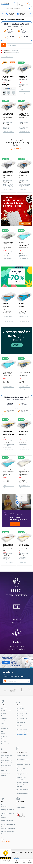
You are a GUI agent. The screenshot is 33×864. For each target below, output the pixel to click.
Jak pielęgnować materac (23, 782)
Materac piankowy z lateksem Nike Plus (8, 470)
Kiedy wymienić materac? (23, 759)
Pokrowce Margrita (6, 760)
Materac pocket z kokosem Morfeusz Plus (8, 114)
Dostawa (3, 713)
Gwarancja (4, 718)
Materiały (3, 768)
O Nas (3, 705)
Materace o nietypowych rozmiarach (22, 769)
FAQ (2, 801)
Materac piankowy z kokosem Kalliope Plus (8, 546)
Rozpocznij (15, 524)
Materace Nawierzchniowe (20, 726)
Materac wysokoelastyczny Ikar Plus (24, 305)
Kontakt (3, 726)
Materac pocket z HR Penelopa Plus (8, 171)
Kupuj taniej (4, 833)
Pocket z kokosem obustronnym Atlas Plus (24, 172)
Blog (2, 738)
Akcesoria (4, 752)
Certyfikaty (4, 721)
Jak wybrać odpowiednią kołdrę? (22, 790)
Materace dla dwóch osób (8, 828)
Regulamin (4, 708)
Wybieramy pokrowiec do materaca (23, 765)
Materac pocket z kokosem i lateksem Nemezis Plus (24, 433)
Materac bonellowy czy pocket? (22, 773)
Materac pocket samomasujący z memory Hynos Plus (8, 433)
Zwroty (3, 723)
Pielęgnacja (4, 770)
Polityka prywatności (6, 710)
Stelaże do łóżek (5, 773)
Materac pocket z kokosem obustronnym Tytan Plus (24, 115)
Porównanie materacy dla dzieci (8, 825)
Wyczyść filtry (7, 56)
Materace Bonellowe (21, 713)
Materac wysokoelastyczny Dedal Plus (8, 305)
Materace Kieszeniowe (22, 716)
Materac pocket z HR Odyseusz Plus (8, 243)
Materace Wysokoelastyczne (21, 721)
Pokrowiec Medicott (6, 765)
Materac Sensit (20, 708)
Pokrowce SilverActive (7, 763)
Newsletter (4, 736)
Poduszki (3, 775)
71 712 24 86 (17, 148)
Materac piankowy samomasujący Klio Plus (24, 471)
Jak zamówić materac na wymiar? (7, 809)
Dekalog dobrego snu (22, 780)
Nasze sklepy (20, 801)
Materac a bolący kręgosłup (20, 785)
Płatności (3, 716)
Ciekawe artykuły (21, 752)
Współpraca (4, 728)
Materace (19, 705)
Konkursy (3, 741)
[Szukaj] (30, 8)
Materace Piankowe (21, 710)
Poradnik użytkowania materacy (22, 756)
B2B (2, 731)
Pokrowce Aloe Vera (6, 755)
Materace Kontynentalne (23, 732)
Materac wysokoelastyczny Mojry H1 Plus (24, 244)
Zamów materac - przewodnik (5, 805)
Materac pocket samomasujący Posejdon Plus (23, 76)
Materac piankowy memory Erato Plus (24, 545)
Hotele (3, 733)
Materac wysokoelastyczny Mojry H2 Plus (8, 372)
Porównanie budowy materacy (6, 816)
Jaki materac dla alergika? (8, 831)
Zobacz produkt (24, 93)
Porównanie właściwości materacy (7, 821)
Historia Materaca (21, 777)
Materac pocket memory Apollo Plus (24, 371)
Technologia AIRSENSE (22, 793)
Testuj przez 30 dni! (6, 744)
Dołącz (6, 662)
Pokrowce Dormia (6, 757)
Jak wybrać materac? (21, 762)
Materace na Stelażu (21, 729)
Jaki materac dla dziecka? (7, 813)
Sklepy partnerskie (21, 807)
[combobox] (19, 45)
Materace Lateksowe (21, 718)
